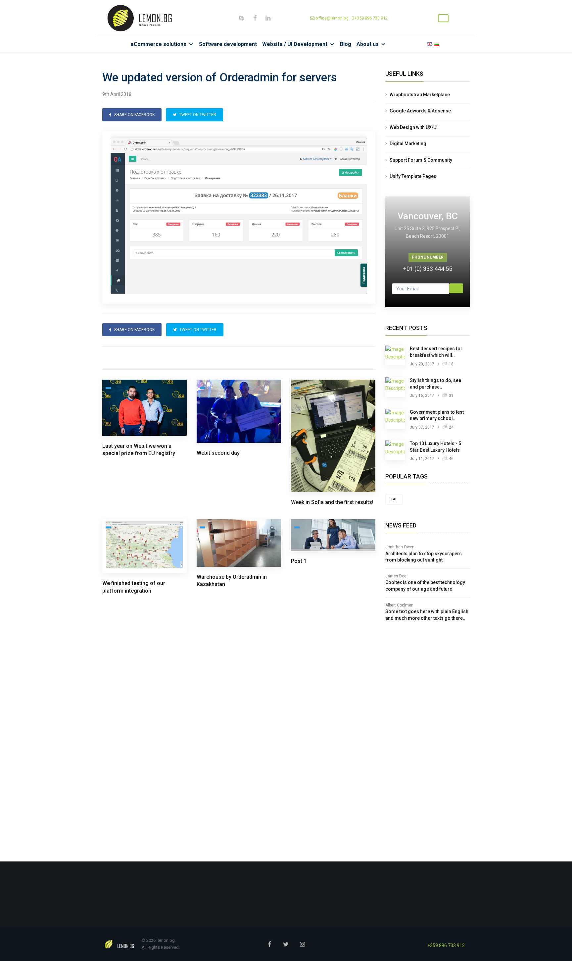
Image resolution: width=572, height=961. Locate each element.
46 (450, 458)
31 (450, 395)
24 (450, 427)
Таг (394, 499)
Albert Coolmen (399, 605)
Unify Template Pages (413, 176)
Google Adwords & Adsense (420, 110)
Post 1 (299, 561)
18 (450, 364)
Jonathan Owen (399, 547)
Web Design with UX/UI (414, 127)
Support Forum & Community (421, 160)
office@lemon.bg (331, 18)
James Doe (395, 576)
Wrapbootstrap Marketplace (420, 94)
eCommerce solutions (158, 44)
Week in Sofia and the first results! (332, 502)
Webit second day (218, 453)
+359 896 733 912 (371, 18)
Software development (228, 44)
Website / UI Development (294, 44)
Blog (345, 44)
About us (368, 44)
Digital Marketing (408, 143)
